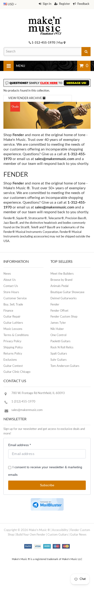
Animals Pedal (59, 286)
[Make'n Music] (44, 15)
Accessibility (60, 530)
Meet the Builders (62, 273)
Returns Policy (12, 353)
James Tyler (58, 322)
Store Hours (11, 292)
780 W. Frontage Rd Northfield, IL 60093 (38, 393)
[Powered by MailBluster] (47, 504)
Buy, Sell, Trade (13, 304)
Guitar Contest (13, 366)
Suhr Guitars (58, 359)
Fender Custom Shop (63, 316)
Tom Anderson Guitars (64, 366)
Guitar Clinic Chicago (16, 372)
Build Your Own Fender (30, 534)
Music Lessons (12, 329)
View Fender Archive (25, 98)
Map (60, 42)
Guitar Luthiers (13, 322)
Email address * (19, 445)
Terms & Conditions (16, 335)
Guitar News (78, 534)
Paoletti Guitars (60, 341)
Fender (54, 304)
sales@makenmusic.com (54, 159)
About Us (9, 280)
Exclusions (10, 359)
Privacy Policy (12, 341)
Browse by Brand (61, 280)
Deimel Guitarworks (63, 298)
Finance (8, 310)
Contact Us (10, 286)
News (7, 273)
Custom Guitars (57, 534)
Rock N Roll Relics (61, 347)
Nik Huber (57, 329)
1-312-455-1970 (43, 42)
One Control (58, 335)
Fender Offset (59, 310)
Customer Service (15, 298)
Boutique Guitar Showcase (67, 292)
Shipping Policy (13, 347)
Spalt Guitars (58, 353)
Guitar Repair (12, 316)
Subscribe (47, 485)
